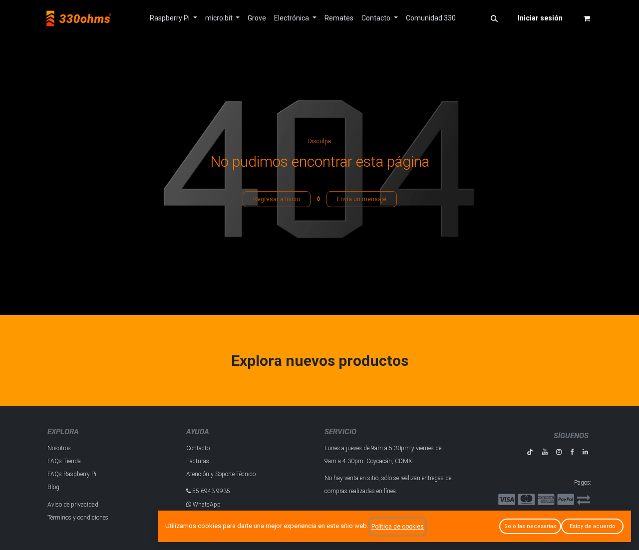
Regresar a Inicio (276, 199)
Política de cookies (397, 526)
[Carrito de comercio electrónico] (587, 18)
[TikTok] (530, 452)
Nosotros (59, 448)
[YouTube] (545, 452)
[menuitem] (173, 18)
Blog (53, 487)
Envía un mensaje (361, 199)
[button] (494, 18)
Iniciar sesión (540, 18)
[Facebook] (572, 452)
